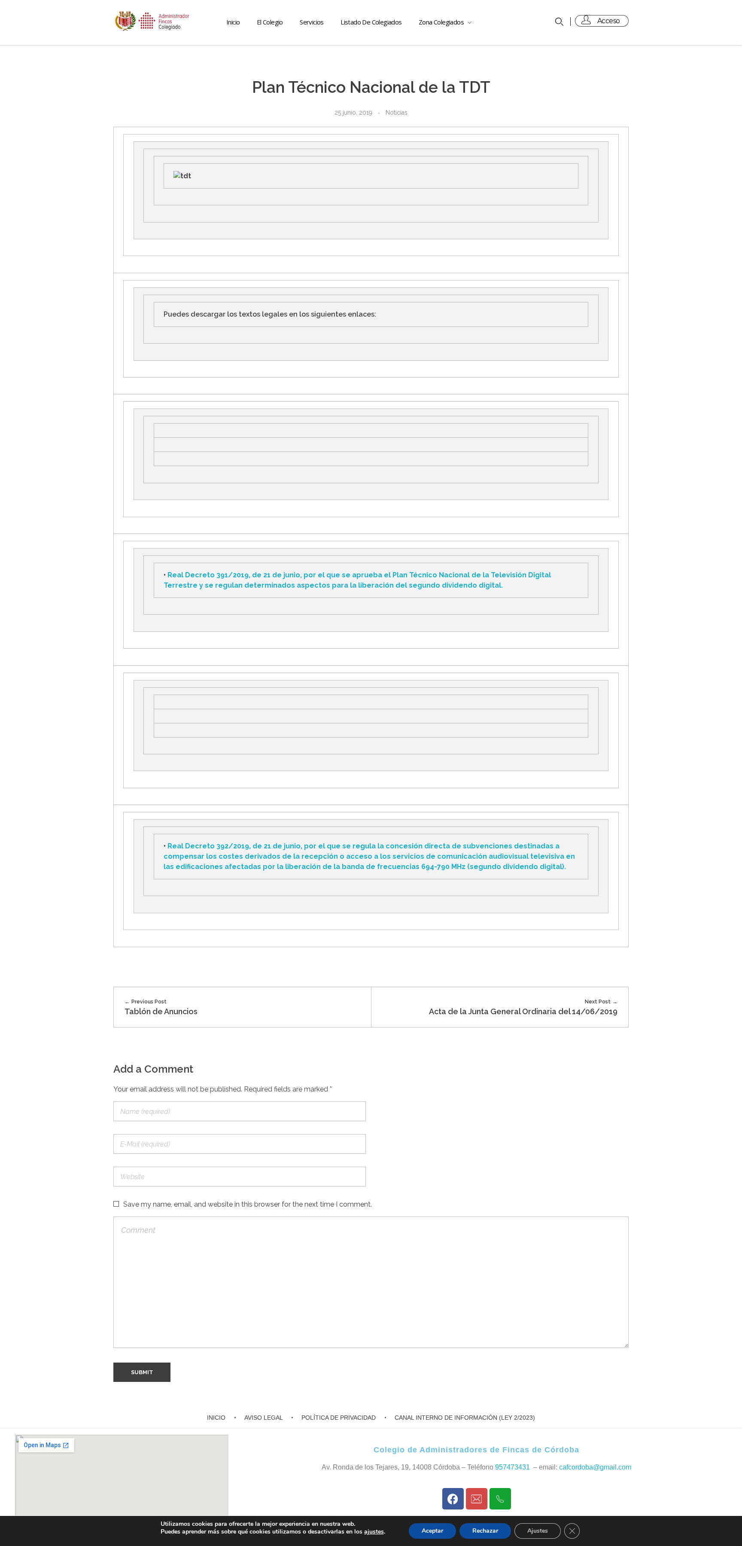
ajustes (374, 1532)
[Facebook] (453, 1498)
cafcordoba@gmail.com (595, 1467)
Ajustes (537, 1531)
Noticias (396, 112)
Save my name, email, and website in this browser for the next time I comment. (247, 1204)
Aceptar (432, 1531)
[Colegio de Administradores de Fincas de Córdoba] (152, 21)
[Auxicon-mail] (476, 1498)
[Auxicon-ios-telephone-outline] (500, 1498)
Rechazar (485, 1531)
